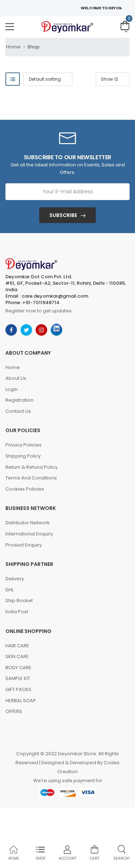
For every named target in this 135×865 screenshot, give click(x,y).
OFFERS (13, 711)
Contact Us (18, 411)
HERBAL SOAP (20, 700)
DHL (9, 589)
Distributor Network (27, 522)
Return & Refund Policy (31, 467)
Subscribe (63, 215)
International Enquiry (29, 533)
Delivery (14, 578)
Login (11, 389)
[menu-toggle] (9, 27)
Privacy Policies (23, 444)
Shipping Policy (23, 456)
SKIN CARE (17, 656)
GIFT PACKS (18, 689)
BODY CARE (18, 667)
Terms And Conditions (31, 477)
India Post (16, 611)
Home (13, 46)
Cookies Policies (24, 489)
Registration (19, 400)
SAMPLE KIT (17, 678)
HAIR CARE (17, 645)
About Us (15, 378)
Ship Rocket (19, 600)
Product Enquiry (23, 545)
